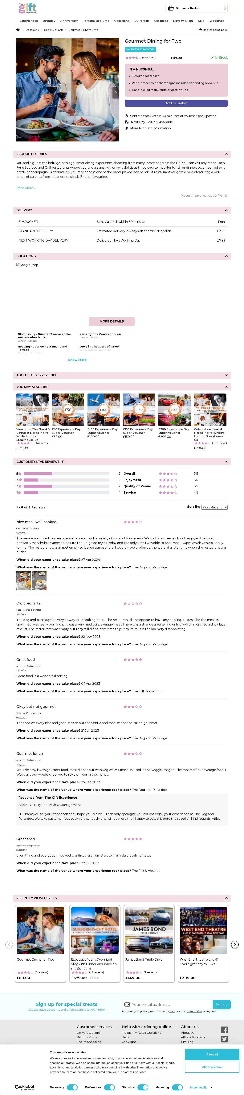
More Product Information (150, 128)
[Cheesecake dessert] (39, 580)
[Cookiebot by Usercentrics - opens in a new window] (24, 1087)
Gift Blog (187, 1042)
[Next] (235, 944)
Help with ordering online (146, 1027)
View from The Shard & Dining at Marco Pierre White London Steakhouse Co (33, 434)
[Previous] (9, 944)
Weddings (216, 21)
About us (190, 1027)
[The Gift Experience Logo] (35, 8)
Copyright (129, 1042)
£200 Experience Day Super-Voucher (173, 431)
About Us (187, 1032)
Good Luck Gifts (53, 29)
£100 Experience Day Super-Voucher (102, 431)
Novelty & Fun (183, 21)
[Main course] (23, 580)
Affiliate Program (193, 1037)
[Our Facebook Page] (224, 1030)
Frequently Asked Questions (141, 1032)
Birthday (49, 21)
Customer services (94, 1027)
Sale (201, 21)
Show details (198, 1087)
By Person (141, 21)
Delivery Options (88, 1032)
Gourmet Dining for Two (83, 29)
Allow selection (212, 1067)
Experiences (29, 21)
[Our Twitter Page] (224, 1039)
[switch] (109, 1087)
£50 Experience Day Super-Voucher (66, 431)
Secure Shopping (89, 1042)
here (172, 1011)
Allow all (212, 1054)
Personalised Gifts (96, 21)
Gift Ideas (161, 21)
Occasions (121, 21)
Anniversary (69, 21)
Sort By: (193, 506)
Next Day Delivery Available (152, 122)
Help (125, 1037)
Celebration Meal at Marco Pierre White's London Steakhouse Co (209, 434)
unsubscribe (194, 1011)
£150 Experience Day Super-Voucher (138, 431)
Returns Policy (87, 1037)
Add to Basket (176, 103)
